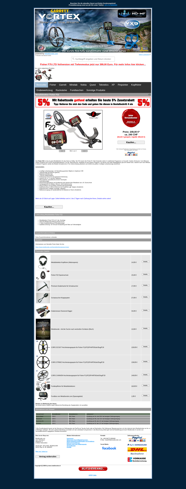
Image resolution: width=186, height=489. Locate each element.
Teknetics (103, 84)
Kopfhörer (136, 84)
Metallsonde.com (51, 54)
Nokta (84, 84)
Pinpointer (123, 84)
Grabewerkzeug (44, 90)
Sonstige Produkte (95, 90)
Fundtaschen (76, 90)
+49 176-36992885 (110, 5)
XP (113, 84)
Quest (93, 84)
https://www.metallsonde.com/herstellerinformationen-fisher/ (52, 247)
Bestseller (41, 84)
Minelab (73, 84)
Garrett (62, 84)
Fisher (53, 84)
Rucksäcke (61, 90)
